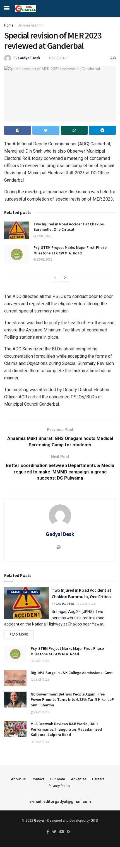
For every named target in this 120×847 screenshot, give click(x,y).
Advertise (78, 779)
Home (8, 25)
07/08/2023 (58, 58)
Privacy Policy (59, 786)
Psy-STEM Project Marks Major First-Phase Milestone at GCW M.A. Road (70, 250)
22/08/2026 (44, 236)
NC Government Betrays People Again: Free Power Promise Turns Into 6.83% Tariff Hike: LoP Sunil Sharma (72, 700)
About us (18, 779)
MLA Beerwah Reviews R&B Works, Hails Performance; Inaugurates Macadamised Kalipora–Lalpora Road (66, 729)
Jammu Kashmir (31, 25)
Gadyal (39, 820)
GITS (94, 820)
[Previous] (55, 278)
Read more (18, 634)
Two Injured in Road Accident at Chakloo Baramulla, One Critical (68, 227)
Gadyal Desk (29, 58)
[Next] (65, 278)
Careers (98, 779)
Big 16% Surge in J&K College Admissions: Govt (72, 672)
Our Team (57, 779)
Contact (38, 779)
